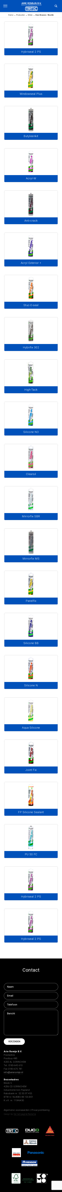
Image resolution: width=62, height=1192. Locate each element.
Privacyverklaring (40, 1110)
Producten (20, 15)
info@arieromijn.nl (13, 1072)
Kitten (30, 15)
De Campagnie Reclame (25, 1114)
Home (10, 15)
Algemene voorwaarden (17, 1110)
